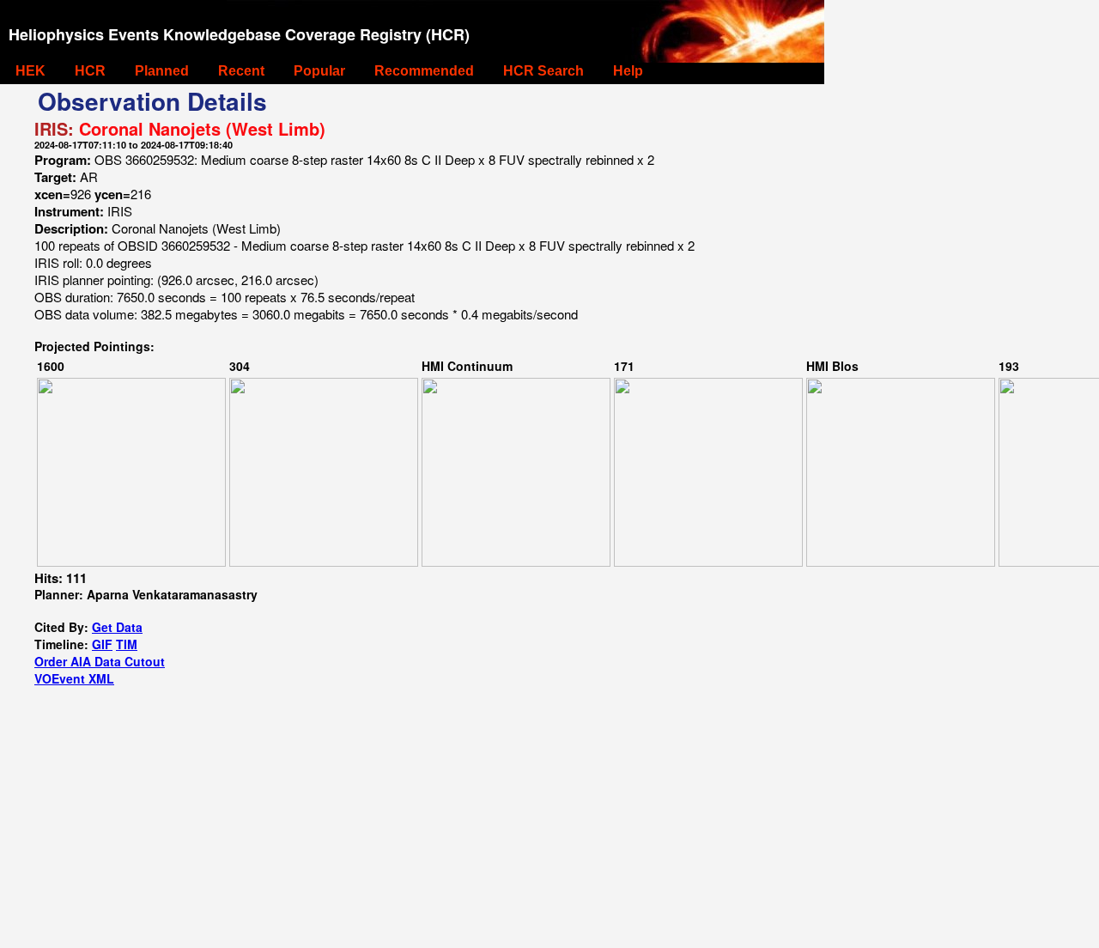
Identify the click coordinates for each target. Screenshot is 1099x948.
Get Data (117, 626)
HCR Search (543, 71)
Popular (319, 71)
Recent (241, 71)
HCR (90, 71)
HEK (30, 71)
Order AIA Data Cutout (99, 661)
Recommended (424, 71)
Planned (162, 71)
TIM (126, 644)
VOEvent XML (74, 678)
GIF (102, 644)
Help (628, 71)
